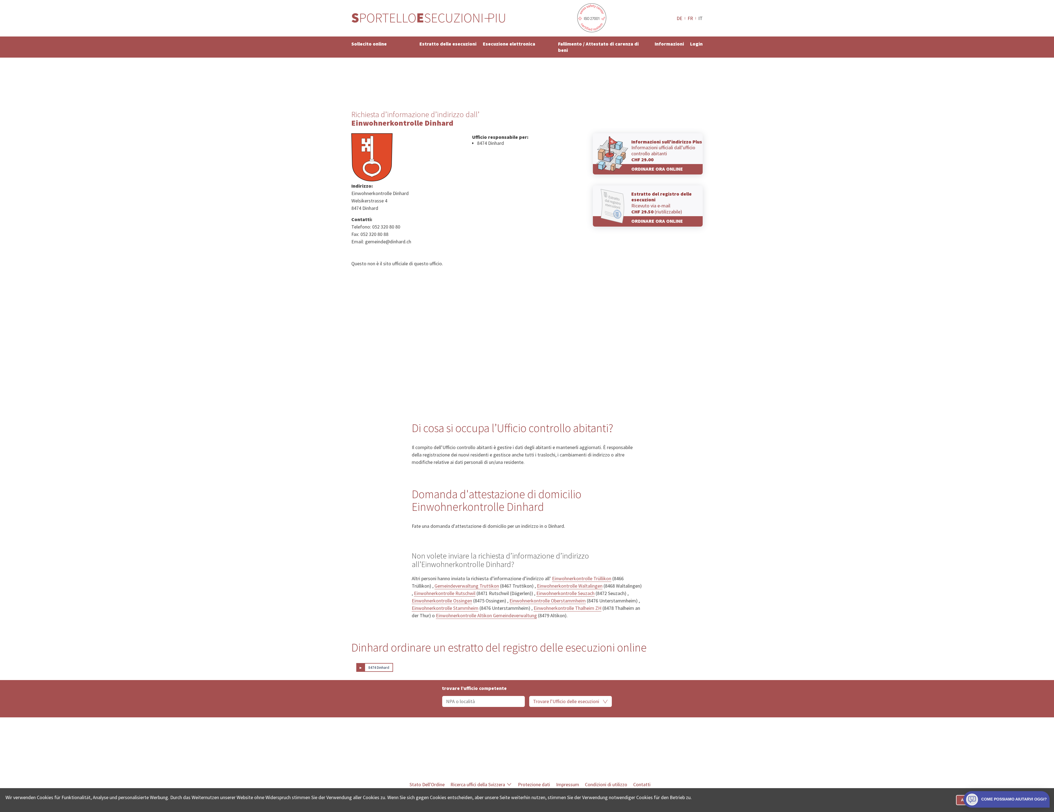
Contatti (642, 784)
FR (690, 18)
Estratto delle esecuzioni (447, 44)
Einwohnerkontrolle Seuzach (565, 593)
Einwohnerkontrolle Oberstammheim (547, 600)
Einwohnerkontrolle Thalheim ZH (567, 608)
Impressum (567, 784)
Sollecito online (369, 44)
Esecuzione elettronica (509, 44)
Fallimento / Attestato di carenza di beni (598, 47)
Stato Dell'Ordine (427, 784)
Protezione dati (534, 784)
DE (679, 18)
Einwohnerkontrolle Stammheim (445, 608)
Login (696, 44)
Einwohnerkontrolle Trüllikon (581, 578)
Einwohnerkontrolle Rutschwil (444, 593)
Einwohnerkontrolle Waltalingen (569, 586)
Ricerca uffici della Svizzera (477, 784)
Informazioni (669, 44)
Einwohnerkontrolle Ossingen (442, 600)
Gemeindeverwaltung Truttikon (467, 586)
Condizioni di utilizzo (606, 784)
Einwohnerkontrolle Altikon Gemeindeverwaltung (486, 615)
